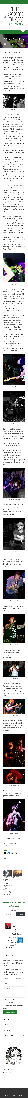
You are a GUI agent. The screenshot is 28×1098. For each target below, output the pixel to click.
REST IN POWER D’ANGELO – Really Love (17, 929)
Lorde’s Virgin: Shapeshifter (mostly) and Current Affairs (10, 943)
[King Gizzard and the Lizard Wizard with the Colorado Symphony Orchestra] (7, 872)
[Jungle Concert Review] (17, 872)
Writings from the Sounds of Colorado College (15, 24)
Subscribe (20, 914)
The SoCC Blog (15, 14)
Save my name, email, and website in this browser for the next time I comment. (13, 972)
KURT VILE (7, 1069)
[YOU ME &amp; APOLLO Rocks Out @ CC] (8, 889)
